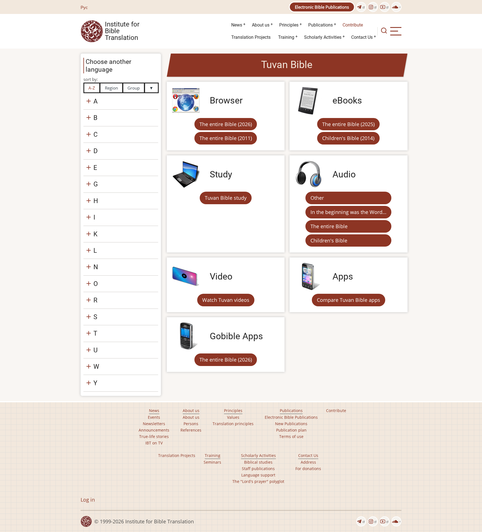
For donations (308, 468)
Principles (288, 25)
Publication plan (291, 430)
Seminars (212, 462)
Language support (258, 475)
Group (133, 88)
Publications (320, 25)
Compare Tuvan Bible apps (348, 300)
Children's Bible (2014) (348, 138)
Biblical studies (258, 462)
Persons (191, 423)
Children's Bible (328, 240)
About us (260, 25)
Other (317, 197)
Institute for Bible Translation (122, 31)
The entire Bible (329, 226)
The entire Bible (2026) (225, 124)
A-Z (91, 88)
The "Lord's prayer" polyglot (258, 481)
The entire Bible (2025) (348, 124)
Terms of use (291, 436)
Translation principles (233, 423)
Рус (84, 7)
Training (286, 37)
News (236, 25)
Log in (88, 499)
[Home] (92, 30)
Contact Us (362, 37)
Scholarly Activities (322, 37)
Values (233, 417)
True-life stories (154, 436)
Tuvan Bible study (226, 197)
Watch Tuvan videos (225, 300)
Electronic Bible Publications (322, 7)
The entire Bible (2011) (225, 138)
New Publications (291, 423)
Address (308, 462)
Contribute (353, 25)
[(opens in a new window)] (361, 7)
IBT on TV (154, 443)
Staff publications (258, 468)
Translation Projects (251, 37)
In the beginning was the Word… (348, 212)
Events (154, 417)
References (190, 430)
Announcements (154, 430)
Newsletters (154, 423)
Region (111, 88)
